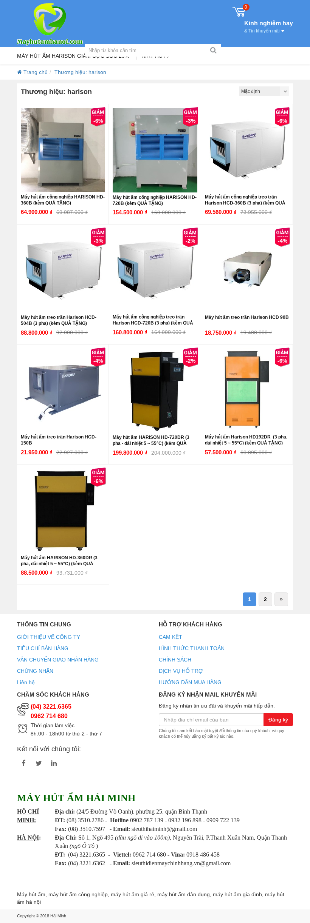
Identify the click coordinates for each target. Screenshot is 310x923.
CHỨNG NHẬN (35, 671)
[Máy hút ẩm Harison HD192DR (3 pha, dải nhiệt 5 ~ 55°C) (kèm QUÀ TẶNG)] (247, 390)
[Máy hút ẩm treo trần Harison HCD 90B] (247, 270)
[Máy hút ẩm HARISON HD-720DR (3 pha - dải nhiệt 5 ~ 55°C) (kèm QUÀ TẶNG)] (155, 390)
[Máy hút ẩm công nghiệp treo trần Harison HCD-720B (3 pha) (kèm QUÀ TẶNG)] (155, 270)
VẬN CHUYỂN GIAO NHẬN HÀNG (58, 660)
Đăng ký (278, 720)
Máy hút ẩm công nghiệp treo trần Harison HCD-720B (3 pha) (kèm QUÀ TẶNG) (153, 323)
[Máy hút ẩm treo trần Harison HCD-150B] (63, 390)
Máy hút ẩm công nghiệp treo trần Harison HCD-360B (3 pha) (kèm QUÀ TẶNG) (245, 203)
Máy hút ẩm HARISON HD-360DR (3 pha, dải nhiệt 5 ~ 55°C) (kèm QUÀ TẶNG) (59, 563)
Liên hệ (26, 682)
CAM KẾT (170, 637)
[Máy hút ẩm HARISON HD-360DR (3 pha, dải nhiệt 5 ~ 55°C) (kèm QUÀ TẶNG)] (63, 510)
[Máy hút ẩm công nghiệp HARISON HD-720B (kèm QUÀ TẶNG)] (155, 150)
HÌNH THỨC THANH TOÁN (192, 648)
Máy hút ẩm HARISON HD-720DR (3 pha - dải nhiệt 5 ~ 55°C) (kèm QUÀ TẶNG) (151, 443)
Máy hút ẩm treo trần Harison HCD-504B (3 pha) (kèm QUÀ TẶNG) (58, 320)
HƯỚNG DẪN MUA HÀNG (190, 682)
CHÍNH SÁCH (175, 660)
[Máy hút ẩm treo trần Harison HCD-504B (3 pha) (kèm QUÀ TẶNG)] (63, 270)
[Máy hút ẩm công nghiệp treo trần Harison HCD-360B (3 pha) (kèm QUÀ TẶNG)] (247, 150)
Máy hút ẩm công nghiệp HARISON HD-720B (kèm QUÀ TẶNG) (155, 200)
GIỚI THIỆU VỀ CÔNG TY (48, 637)
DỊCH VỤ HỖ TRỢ (181, 671)
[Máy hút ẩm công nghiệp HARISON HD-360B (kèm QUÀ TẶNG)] (63, 150)
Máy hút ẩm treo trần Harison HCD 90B (247, 317)
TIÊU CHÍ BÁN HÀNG (42, 648)
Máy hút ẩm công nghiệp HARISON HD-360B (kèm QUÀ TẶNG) (63, 200)
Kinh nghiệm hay (268, 26)
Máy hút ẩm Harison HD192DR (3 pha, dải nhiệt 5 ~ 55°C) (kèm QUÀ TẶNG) (246, 440)
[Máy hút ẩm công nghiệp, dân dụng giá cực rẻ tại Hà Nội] (50, 24)
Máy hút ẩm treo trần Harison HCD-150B (58, 440)
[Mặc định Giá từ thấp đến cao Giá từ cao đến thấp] (264, 91)
